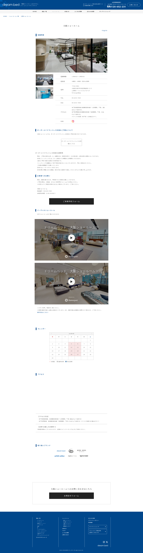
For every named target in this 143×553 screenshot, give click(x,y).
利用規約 (90, 522)
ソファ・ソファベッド (41, 530)
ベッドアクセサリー (41, 529)
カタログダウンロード (41, 537)
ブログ (63, 530)
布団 (38, 526)
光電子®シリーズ (40, 533)
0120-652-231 (118, 7)
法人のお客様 (90, 11)
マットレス (39, 521)
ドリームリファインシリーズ (43, 535)
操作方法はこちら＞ (42, 312)
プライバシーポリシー (93, 520)
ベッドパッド (40, 524)
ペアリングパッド (40, 532)
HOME (35, 11)
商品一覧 (44, 11)
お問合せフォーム (71, 495)
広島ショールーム (67, 524)
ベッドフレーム (40, 520)
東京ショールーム (67, 520)
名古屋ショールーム (67, 521)
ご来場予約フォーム (71, 201)
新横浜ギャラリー (67, 526)
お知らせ (66, 11)
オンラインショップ (104, 11)
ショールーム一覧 (14, 16)
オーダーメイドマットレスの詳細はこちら (71, 142)
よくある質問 (78, 11)
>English (104, 30)
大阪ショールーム (26, 16)
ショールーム (55, 11)
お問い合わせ (133, 5)
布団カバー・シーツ (41, 523)
